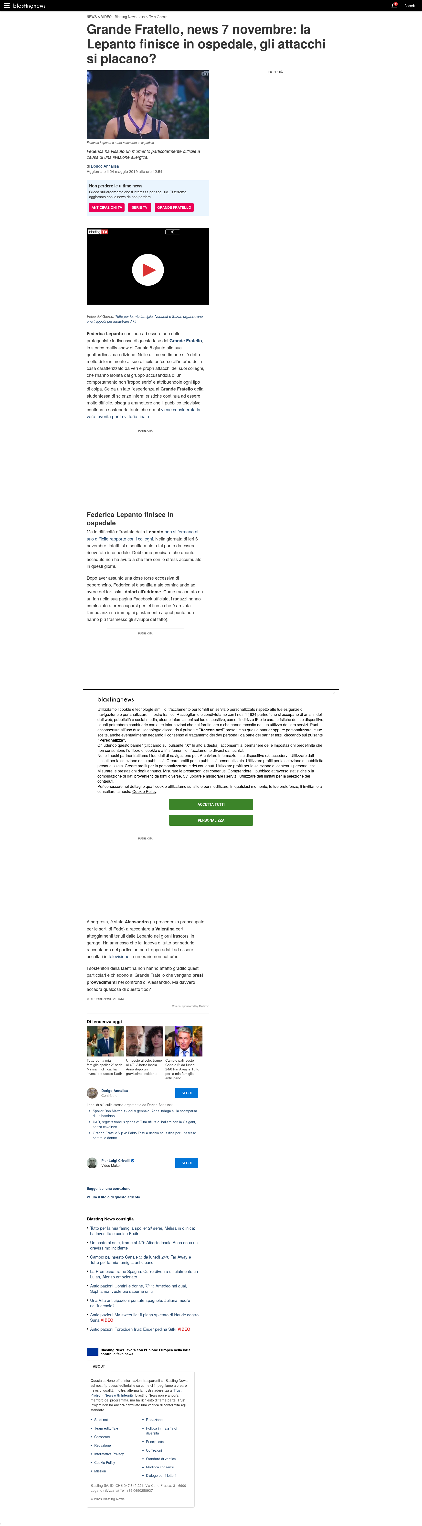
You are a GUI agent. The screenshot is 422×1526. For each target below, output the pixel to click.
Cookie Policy (144, 791)
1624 (252, 714)
